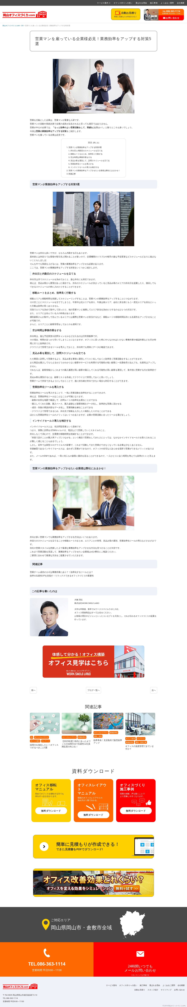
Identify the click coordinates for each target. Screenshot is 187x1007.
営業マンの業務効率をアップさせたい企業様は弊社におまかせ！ (94, 170)
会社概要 (180, 3)
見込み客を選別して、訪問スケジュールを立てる (90, 160)
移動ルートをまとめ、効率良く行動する (86, 154)
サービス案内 (102, 3)
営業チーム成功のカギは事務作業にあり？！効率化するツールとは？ (61, 572)
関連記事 (72, 174)
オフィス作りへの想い (123, 3)
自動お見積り (139, 990)
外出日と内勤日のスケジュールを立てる (86, 150)
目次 (90, 142)
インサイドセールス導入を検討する (84, 167)
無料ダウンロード (51, 810)
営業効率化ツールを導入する (82, 164)
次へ (154, 690)
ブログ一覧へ (93, 690)
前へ (33, 690)
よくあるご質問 (167, 3)
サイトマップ (166, 990)
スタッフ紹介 (153, 990)
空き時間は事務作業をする (81, 157)
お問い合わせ (172, 17)
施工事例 (153, 3)
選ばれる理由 (141, 3)
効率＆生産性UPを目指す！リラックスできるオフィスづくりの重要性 (62, 575)
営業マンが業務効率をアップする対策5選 (85, 147)
